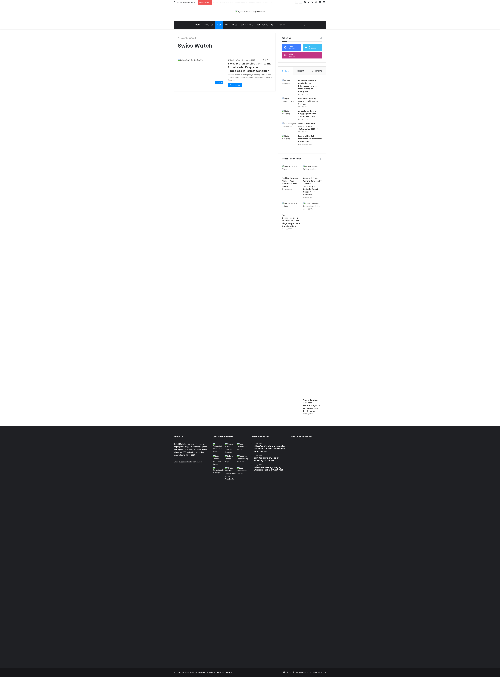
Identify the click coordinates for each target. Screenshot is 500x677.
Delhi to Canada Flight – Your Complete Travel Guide (290, 182)
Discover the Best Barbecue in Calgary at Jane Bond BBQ (236, 2)
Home (198, 25)
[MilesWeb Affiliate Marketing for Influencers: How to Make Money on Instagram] (289, 84)
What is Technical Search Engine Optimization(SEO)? (308, 126)
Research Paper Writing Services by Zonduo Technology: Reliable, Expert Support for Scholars (312, 186)
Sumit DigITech (235, 60)
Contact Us (262, 25)
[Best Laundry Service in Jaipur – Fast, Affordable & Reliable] (218, 460)
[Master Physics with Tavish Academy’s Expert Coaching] (230, 448)
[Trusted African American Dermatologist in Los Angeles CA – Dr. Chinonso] (312, 299)
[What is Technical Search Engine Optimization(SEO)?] (289, 127)
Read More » (235, 85)
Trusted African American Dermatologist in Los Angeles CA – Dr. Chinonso (311, 405)
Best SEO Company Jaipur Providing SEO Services (308, 101)
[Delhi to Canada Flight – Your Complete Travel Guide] (291, 170)
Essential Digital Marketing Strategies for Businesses (310, 139)
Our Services (247, 25)
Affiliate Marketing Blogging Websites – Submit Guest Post (308, 114)
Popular (285, 71)
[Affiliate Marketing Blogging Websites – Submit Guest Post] (289, 114)
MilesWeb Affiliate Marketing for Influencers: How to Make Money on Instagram (307, 86)
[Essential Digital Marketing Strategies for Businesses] (289, 139)
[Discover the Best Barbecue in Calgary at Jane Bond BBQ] (242, 471)
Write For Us (231, 25)
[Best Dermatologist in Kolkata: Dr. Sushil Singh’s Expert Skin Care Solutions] (291, 207)
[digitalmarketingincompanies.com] (250, 11)
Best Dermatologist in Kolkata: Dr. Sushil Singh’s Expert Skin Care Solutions (291, 220)
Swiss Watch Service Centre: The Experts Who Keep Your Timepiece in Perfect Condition (249, 67)
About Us (208, 25)
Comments (317, 71)
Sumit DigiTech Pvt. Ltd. (316, 672)
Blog (219, 25)
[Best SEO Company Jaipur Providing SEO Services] (289, 102)
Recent (300, 71)
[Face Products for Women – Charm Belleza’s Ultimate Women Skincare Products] (242, 447)
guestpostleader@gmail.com (190, 462)
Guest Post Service (224, 672)
